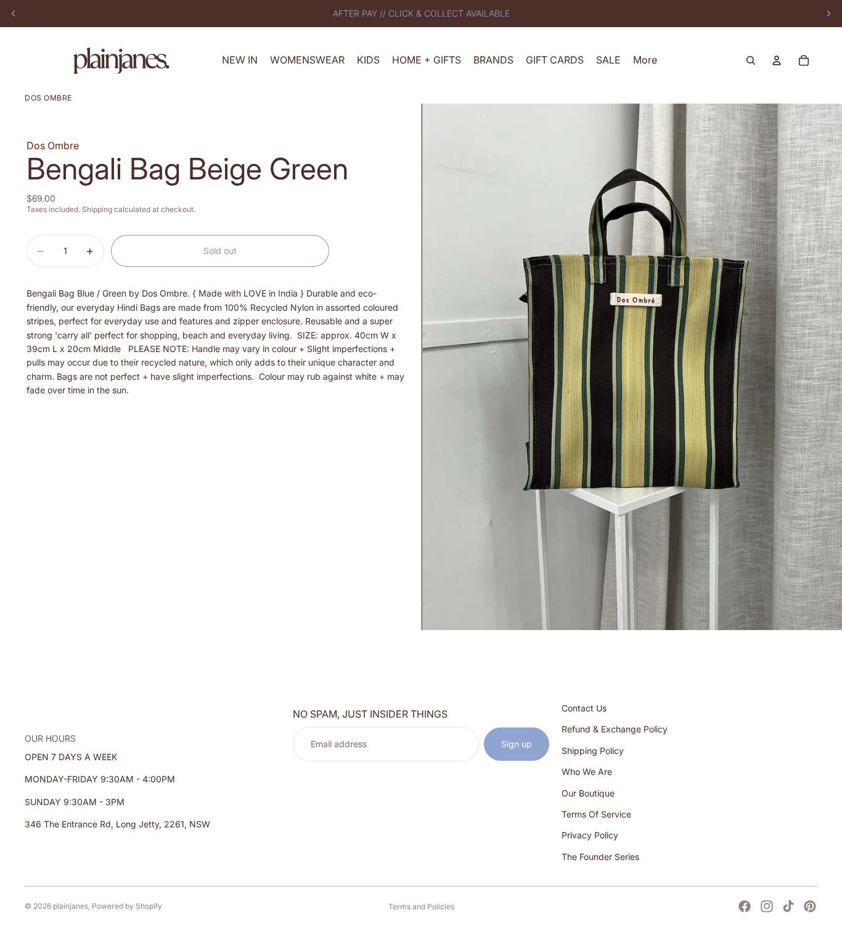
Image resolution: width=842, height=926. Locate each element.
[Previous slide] (13, 13)
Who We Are (587, 771)
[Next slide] (828, 13)
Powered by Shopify (127, 906)
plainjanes (70, 906)
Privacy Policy (590, 835)
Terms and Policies (421, 906)
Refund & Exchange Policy (615, 729)
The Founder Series (600, 856)
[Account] (776, 60)
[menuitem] (645, 60)
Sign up (516, 744)
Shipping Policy (593, 750)
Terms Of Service (596, 814)
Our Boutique (588, 792)
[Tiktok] (788, 906)
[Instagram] (766, 906)
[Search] (750, 60)
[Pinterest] (810, 906)
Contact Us (584, 708)
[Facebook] (744, 906)
